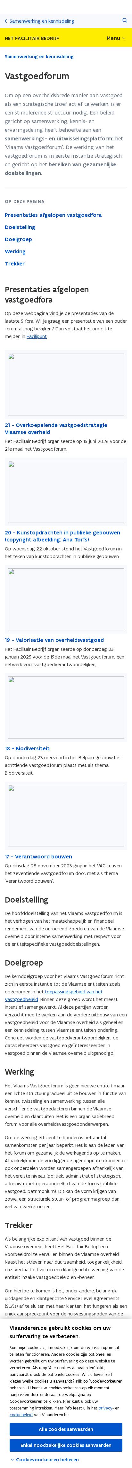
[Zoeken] (124, 21)
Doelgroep (18, 239)
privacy (105, 1408)
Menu (113, 38)
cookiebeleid (21, 1414)
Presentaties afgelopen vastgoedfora (53, 214)
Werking (15, 251)
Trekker (15, 263)
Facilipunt (37, 336)
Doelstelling (20, 227)
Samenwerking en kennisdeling (42, 21)
